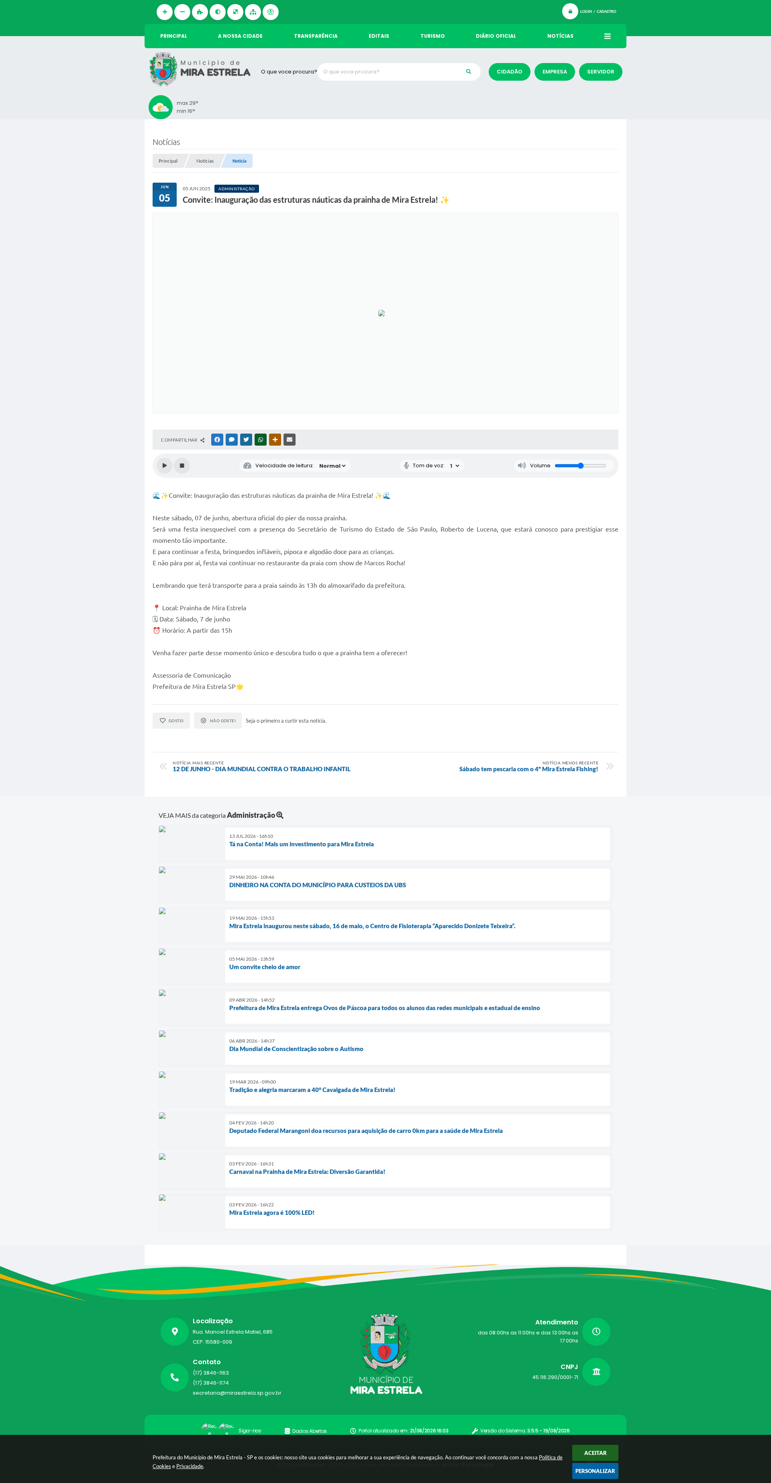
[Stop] (182, 466)
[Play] (165, 466)
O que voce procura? (289, 71)
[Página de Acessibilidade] (271, 12)
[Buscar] (469, 72)
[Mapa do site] (253, 12)
